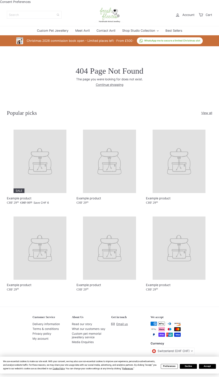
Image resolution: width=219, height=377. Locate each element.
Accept (207, 366)
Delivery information (46, 324)
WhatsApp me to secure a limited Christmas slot (172, 40)
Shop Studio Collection (139, 30)
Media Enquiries (83, 342)
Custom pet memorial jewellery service (86, 335)
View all (206, 113)
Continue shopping (109, 84)
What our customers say (88, 329)
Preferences (169, 366)
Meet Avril (82, 30)
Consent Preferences (15, 2)
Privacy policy (42, 333)
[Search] (58, 15)
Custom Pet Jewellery (52, 30)
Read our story (82, 324)
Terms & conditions (46, 329)
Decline (188, 366)
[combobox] (34, 15)
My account (40, 338)
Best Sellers (173, 30)
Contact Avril (105, 30)
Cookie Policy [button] (59, 368)
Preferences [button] (127, 368)
